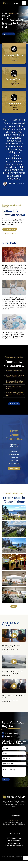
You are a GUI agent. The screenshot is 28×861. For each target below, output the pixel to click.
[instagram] (10, 233)
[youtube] (12, 233)
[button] (14, 370)
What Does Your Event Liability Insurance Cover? (11, 646)
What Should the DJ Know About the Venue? (13, 696)
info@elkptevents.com (11, 733)
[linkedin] (17, 820)
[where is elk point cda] (14, 655)
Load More (13, 606)
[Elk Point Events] (10, 2)
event (8, 651)
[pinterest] (15, 233)
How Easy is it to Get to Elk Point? (12, 671)
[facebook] (5, 233)
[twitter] (7, 233)
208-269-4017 (9, 736)
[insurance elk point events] (14, 629)
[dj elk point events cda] (14, 680)
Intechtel (16, 858)
